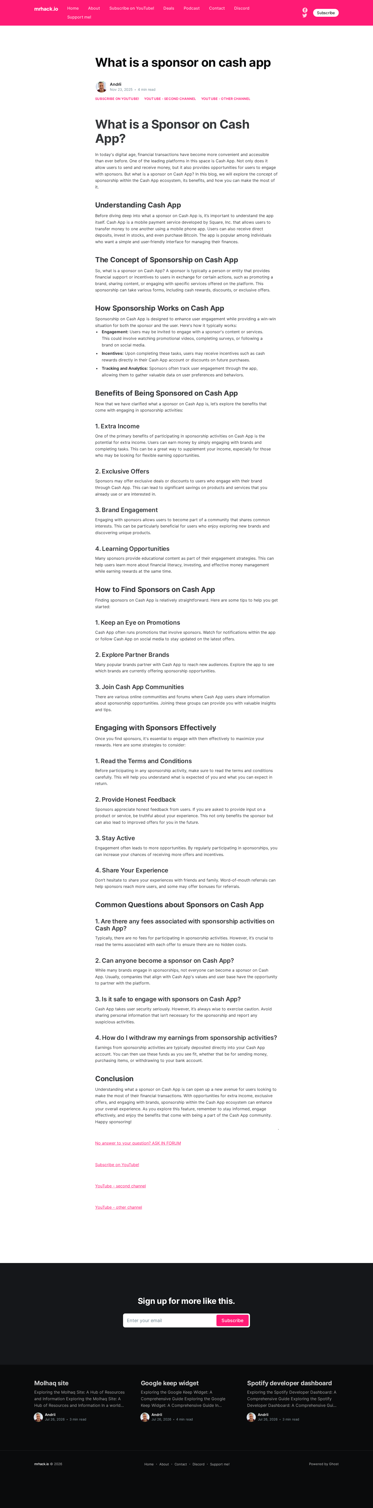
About (94, 8)
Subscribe (326, 12)
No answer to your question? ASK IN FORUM (138, 1143)
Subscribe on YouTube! (131, 8)
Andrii (115, 84)
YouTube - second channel (170, 99)
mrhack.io (46, 9)
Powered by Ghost (324, 1464)
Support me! (79, 17)
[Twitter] (305, 15)
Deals (168, 8)
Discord (241, 8)
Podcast (192, 8)
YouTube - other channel (225, 99)
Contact (217, 8)
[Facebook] (305, 9)
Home (73, 8)
